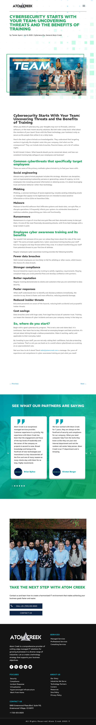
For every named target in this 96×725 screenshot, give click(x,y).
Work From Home (17, 692)
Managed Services (58, 639)
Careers (54, 687)
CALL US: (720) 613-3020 (26, 606)
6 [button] (24, 485)
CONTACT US (26, 613)
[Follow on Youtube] (30, 667)
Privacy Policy (56, 695)
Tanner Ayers (17, 35)
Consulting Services (58, 644)
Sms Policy (55, 692)
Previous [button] (9, 453)
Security (13, 679)
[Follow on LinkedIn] (25, 667)
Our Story (54, 678)
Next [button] (87, 453)
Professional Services (59, 642)
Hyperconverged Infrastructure (22, 690)
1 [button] (12, 485)
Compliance (14, 681)
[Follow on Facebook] (11, 667)
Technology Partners (58, 684)
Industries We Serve (58, 681)
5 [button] (21, 485)
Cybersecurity (39, 35)
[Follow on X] (16, 667)
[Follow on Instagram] (21, 667)
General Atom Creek (54, 35)
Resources (54, 689)
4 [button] (19, 485)
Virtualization (15, 687)
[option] (29, 448)
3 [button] (17, 485)
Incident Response (17, 684)
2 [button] (14, 485)
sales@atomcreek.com (49, 350)
